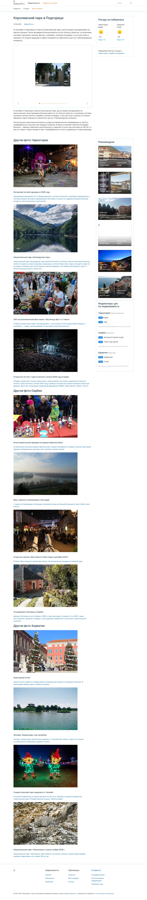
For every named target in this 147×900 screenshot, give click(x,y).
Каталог (48, 875)
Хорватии (120, 53)
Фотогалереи (37, 9)
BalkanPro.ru (29, 24)
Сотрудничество (98, 875)
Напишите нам (97, 884)
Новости (17, 9)
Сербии (112, 53)
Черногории (103, 53)
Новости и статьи (50, 3)
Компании (49, 882)
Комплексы (49, 878)
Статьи (26, 9)
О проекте (96, 870)
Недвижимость (34, 3)
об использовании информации (104, 893)
